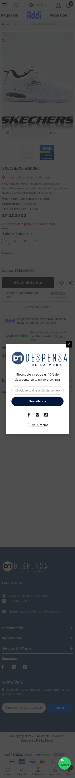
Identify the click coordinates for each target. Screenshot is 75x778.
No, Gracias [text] (40, 424)
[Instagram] (37, 414)
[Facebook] (28, 414)
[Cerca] (69, 344)
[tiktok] (46, 414)
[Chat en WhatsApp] (64, 763)
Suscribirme (37, 401)
